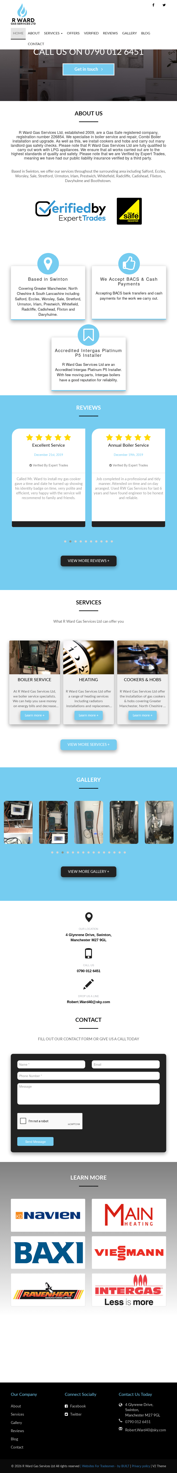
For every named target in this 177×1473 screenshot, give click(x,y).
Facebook (78, 1406)
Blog (145, 33)
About (34, 33)
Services (17, 1414)
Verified (91, 33)
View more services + (89, 744)
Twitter (76, 1414)
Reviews (110, 33)
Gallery (129, 33)
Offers (73, 33)
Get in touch (86, 69)
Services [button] (52, 33)
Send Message (35, 1141)
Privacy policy (141, 1466)
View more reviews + (88, 561)
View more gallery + (88, 872)
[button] (65, 541)
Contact (36, 44)
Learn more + (34, 715)
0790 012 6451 (138, 1422)
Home (18, 33)
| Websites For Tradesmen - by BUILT (105, 1466)
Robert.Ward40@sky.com (88, 1002)
